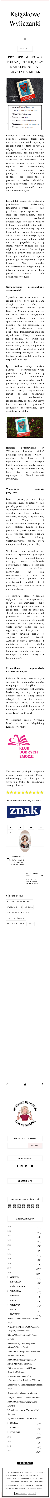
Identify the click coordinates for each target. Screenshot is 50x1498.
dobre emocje (16, 896)
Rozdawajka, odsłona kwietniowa (22, 1393)
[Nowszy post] (7, 1084)
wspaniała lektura (16, 924)
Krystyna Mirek (14, 907)
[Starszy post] (43, 1084)
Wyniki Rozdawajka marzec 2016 (22, 1418)
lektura (29, 907)
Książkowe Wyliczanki (25, 18)
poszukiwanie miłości (18, 912)
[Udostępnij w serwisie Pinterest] (9, 832)
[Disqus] (25, 966)
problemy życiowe (16, 918)
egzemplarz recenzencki (19, 901)
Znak (31, 924)
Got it (31, 1493)
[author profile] (25, 844)
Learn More (20, 1493)
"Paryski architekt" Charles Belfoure (23, 1397)
